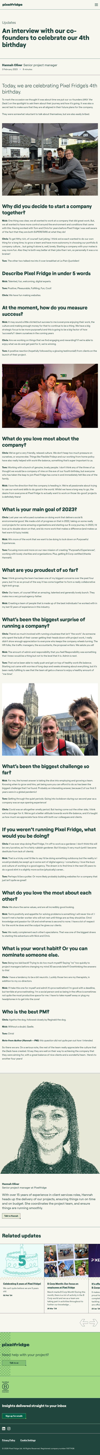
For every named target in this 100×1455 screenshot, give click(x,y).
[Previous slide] (84, 1322)
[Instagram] (8, 1428)
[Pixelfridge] (12, 4)
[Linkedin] (3, 1428)
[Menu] (96, 4)
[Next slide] (94, 1322)
